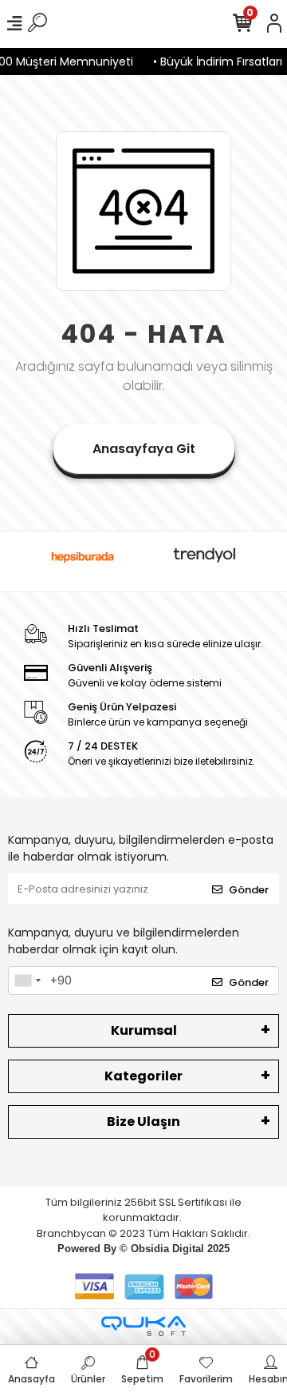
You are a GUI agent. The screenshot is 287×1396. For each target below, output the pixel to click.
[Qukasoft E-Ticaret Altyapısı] (143, 1326)
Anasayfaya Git (143, 448)
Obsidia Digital (167, 1249)
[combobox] (27, 980)
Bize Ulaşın (143, 1121)
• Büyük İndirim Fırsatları (213, 62)
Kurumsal (144, 1030)
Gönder (249, 889)
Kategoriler (143, 1076)
